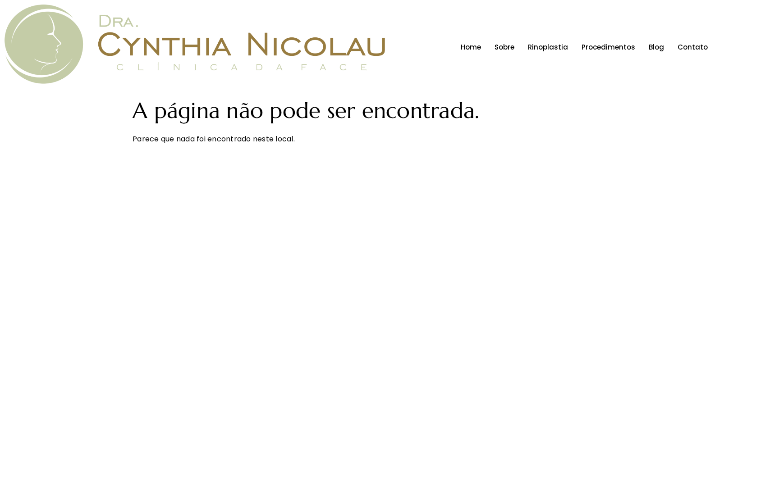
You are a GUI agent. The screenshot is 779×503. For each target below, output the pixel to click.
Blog (656, 47)
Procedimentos (608, 47)
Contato (693, 47)
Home (471, 47)
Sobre (504, 47)
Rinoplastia (548, 47)
